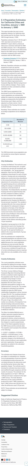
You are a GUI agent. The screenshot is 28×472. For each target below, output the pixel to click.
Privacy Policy (4, 446)
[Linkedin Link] (7, 460)
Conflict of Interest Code (6, 449)
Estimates (22, 10)
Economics (6, 429)
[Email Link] (9, 460)
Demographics (15, 10)
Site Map (3, 440)
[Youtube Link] (5, 460)
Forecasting (8, 10)
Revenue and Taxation (10, 427)
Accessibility (4, 442)
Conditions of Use (5, 444)
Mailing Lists (4, 453)
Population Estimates (9, 58)
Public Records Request (6, 451)
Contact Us (3, 456)
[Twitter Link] (2, 460)
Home (2, 10)
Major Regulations (8, 424)
